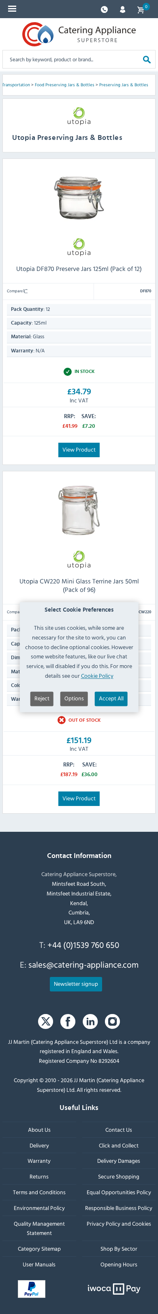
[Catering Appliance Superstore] (79, 34)
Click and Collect (119, 1145)
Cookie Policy (97, 675)
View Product (79, 449)
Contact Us (118, 1129)
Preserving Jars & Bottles (123, 84)
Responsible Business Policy (118, 1208)
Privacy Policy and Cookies (119, 1223)
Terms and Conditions (39, 1192)
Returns (39, 1176)
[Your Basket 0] (140, 9)
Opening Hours (118, 1264)
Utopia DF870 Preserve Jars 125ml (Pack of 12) (79, 268)
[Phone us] (104, 8)
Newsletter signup (76, 983)
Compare (15, 290)
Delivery (39, 1145)
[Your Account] (122, 8)
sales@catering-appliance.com (83, 964)
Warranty (39, 1161)
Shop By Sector (118, 1248)
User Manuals (39, 1264)
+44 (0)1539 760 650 (83, 944)
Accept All (111, 698)
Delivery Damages (118, 1161)
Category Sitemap (39, 1248)
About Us (39, 1129)
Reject (41, 698)
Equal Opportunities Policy (119, 1192)
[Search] (147, 59)
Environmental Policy (39, 1208)
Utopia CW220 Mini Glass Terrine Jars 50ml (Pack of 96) (79, 585)
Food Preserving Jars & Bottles (64, 84)
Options (74, 698)
